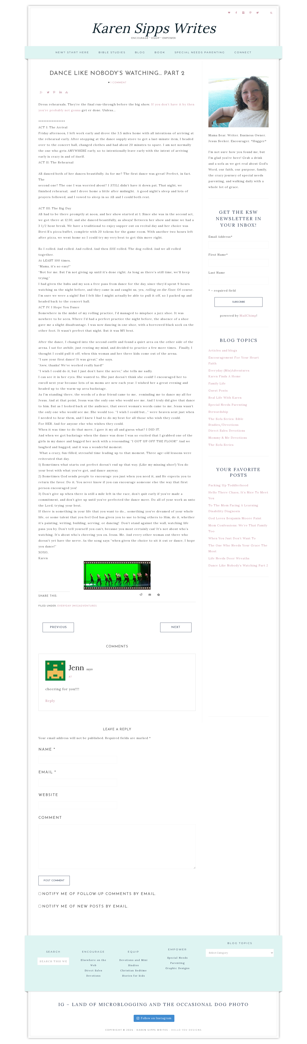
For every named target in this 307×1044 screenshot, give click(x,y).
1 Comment (119, 83)
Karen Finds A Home (224, 376)
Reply (50, 701)
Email (47, 772)
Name (46, 750)
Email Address (220, 237)
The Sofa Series (221, 445)
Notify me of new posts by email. (85, 907)
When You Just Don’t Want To (232, 538)
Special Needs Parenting (200, 52)
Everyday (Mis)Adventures (77, 606)
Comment (50, 818)
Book (160, 52)
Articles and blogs (222, 350)
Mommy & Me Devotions (227, 438)
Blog (140, 52)
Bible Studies (112, 52)
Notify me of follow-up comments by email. (99, 894)
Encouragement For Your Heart (233, 357)
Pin (54, 92)
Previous (58, 627)
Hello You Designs (186, 1030)
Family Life (217, 383)
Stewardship (218, 412)
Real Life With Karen (225, 397)
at (70, 677)
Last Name (216, 272)
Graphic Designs (177, 968)
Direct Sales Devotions (226, 430)
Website (48, 795)
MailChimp (248, 315)
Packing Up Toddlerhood (228, 485)
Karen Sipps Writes (153, 28)
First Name (218, 255)
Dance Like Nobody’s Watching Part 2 (238, 565)
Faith (212, 363)
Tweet (48, 92)
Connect (243, 52)
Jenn (76, 667)
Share (40, 92)
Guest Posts (218, 390)
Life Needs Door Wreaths (229, 558)
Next (175, 627)
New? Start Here (72, 52)
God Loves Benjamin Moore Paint (234, 518)
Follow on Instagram (156, 1018)
